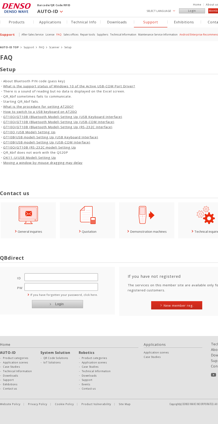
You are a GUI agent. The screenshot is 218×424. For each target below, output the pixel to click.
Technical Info (83, 22)
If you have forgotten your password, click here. (64, 295)
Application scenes (15, 362)
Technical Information (123, 34)
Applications (50, 22)
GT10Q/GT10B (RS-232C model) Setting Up (39, 147)
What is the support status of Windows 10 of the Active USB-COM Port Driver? (69, 86)
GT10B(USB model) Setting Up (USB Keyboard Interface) (50, 137)
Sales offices (70, 34)
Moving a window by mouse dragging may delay (43, 162)
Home (197, 4)
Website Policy (10, 404)
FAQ (59, 34)
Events (86, 384)
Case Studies (11, 367)
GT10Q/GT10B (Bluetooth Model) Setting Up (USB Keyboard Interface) (62, 117)
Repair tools (87, 34)
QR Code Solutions (55, 358)
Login (192, 11)
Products (17, 22)
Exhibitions (184, 22)
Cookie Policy (64, 404)
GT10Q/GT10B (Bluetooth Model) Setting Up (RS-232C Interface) (57, 127)
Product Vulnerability (96, 404)
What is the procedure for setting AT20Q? (38, 106)
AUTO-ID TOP (9, 47)
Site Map (125, 404)
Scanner (54, 47)
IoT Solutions (52, 362)
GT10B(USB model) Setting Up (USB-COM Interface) (46, 142)
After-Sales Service (33, 34)
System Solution (55, 352)
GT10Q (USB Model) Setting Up (29, 132)
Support (150, 22)
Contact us (10, 388)
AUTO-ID (8, 352)
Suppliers (102, 34)
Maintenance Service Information (158, 34)
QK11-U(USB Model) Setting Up (29, 157)
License (50, 34)
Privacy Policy (37, 404)
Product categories (15, 358)
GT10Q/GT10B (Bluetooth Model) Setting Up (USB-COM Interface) (58, 122)
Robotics (87, 352)
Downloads (117, 22)
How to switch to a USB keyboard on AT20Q (40, 111)
